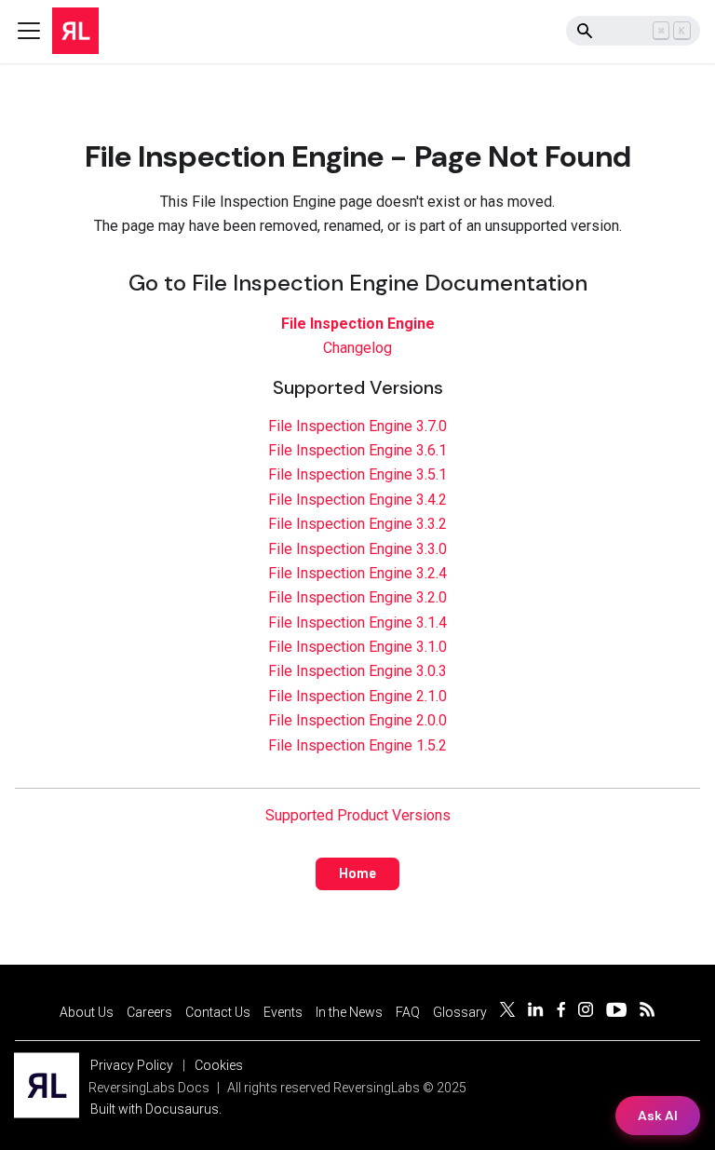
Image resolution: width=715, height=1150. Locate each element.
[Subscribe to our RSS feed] (647, 1012)
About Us (87, 1012)
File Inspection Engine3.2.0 (357, 597)
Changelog (357, 348)
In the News (349, 1012)
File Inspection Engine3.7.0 (357, 426)
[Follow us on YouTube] (616, 1012)
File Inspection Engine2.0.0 (357, 720)
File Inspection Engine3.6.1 (357, 450)
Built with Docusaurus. (156, 1109)
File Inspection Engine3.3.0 (357, 549)
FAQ (408, 1012)
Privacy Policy (131, 1065)
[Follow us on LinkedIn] (535, 1012)
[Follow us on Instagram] (586, 1012)
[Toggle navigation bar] (29, 31)
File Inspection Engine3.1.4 (357, 622)
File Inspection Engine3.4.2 (357, 499)
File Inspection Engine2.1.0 (357, 696)
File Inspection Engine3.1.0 (357, 647)
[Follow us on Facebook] (561, 1012)
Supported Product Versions (358, 815)
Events (283, 1012)
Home (357, 873)
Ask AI (658, 1115)
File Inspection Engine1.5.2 (357, 745)
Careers (149, 1012)
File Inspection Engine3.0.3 (357, 671)
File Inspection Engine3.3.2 (357, 524)
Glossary (460, 1012)
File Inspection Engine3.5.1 (357, 474)
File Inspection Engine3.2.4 (357, 573)
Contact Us (217, 1012)
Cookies (219, 1065)
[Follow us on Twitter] (507, 1012)
